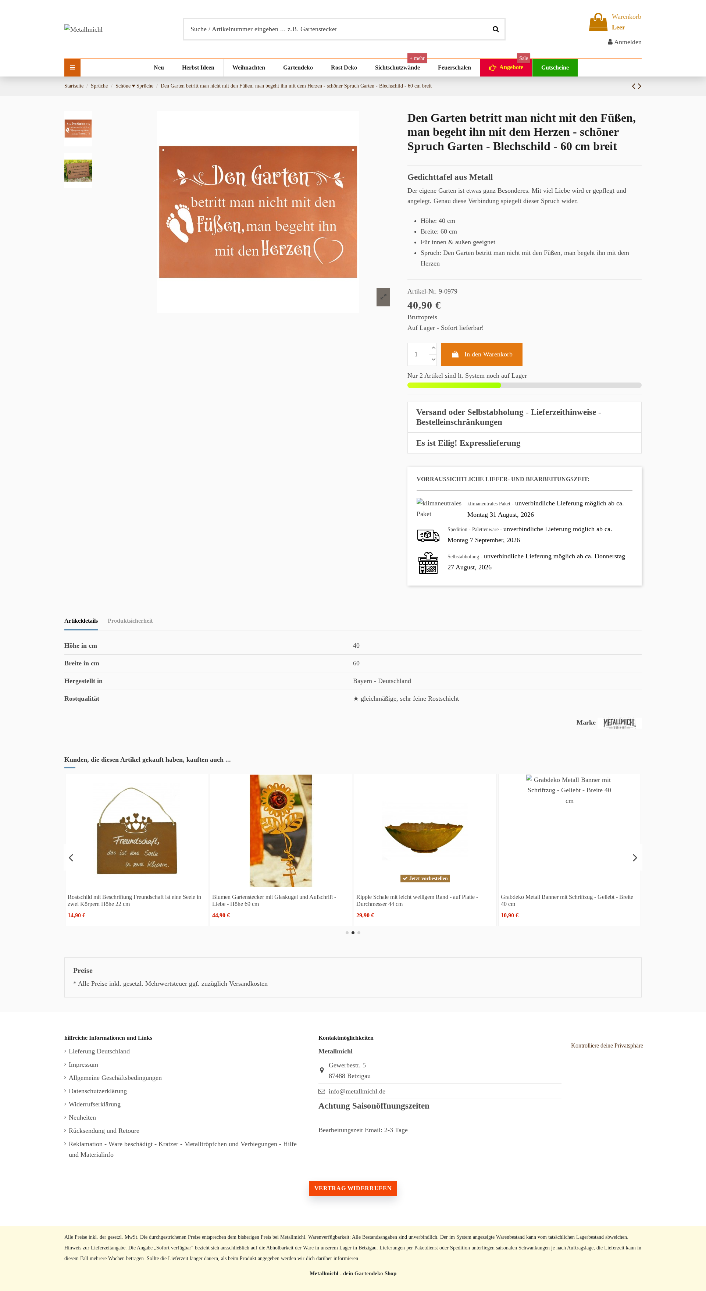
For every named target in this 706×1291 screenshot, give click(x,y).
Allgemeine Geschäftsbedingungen (115, 1077)
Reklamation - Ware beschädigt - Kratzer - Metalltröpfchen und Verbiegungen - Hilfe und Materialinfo (183, 1149)
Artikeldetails (81, 621)
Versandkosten (248, 983)
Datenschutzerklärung (98, 1091)
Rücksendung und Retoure (104, 1130)
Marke (586, 722)
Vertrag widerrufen (353, 1188)
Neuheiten (82, 1117)
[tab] (524, 417)
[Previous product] (635, 86)
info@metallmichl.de (357, 1091)
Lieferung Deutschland (99, 1051)
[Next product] (640, 86)
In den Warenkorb (488, 354)
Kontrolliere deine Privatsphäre (607, 1045)
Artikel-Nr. (422, 291)
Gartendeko (368, 1273)
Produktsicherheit (130, 621)
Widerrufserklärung (95, 1104)
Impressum (83, 1064)
